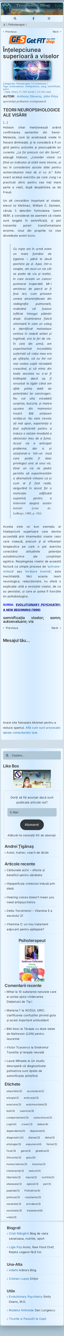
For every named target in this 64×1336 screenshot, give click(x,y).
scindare (33, 1204)
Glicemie (13, 1157)
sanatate (13, 1204)
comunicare (42, 1117)
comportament (17, 1117)
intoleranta (15, 1170)
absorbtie (14, 1091)
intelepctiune (32, 86)
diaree (34, 1137)
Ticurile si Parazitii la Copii (27, 1318)
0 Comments (39, 83)
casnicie (27, 1111)
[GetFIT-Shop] (32, 36)
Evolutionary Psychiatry (25, 1296)
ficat (11, 1150)
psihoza (13, 1197)
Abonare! (32, 825)
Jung (43, 86)
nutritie (48, 1177)
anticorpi (31, 1097)
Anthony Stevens (29, 96)
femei (51, 1144)
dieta (50, 1137)
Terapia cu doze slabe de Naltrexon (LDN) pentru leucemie (31, 1033)
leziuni (35, 1170)
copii (11, 1124)
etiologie (13, 1144)
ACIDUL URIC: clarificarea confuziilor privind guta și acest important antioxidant (31, 1015)
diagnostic (15, 1137)
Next (56, 31)
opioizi (33, 1184)
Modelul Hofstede (21, 1310)
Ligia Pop (15, 1247)
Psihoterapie (16, 24)
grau (31, 1157)
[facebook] (33, 18)
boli (10, 1111)
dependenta (15, 1130)
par (47, 1184)
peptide (13, 1190)
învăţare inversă (38, 571)
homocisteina (16, 1164)
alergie (12, 1097)
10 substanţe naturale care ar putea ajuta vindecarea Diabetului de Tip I (31, 996)
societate (14, 1210)
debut (42, 1124)
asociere (13, 1104)
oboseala (14, 1184)
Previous (11, 31)
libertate (13, 1177)
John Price (50, 96)
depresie (37, 1130)
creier (27, 1124)
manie (31, 1177)
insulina (39, 1164)
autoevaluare (16, 86)
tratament (35, 1210)
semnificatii (54, 86)
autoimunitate (36, 1104)
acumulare (35, 1091)
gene (26, 1150)
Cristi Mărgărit (19, 1233)
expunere (34, 1144)
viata (11, 1217)
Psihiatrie (32, 1190)
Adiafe (13, 1270)
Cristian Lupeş (19, 1278)
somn (6, 89)
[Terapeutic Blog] (32, 4)
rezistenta (33, 1197)
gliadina (42, 1150)
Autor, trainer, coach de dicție (28, 852)
